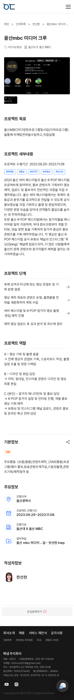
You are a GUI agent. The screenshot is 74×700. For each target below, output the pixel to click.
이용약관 (7, 640)
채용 (22, 633)
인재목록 (21, 24)
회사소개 (9, 633)
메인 (6, 24)
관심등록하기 (34, 611)
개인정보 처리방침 (24, 640)
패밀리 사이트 (52, 640)
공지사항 (56, 633)
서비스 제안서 (38, 633)
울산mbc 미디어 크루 (58, 24)
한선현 (36, 24)
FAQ (39, 640)
